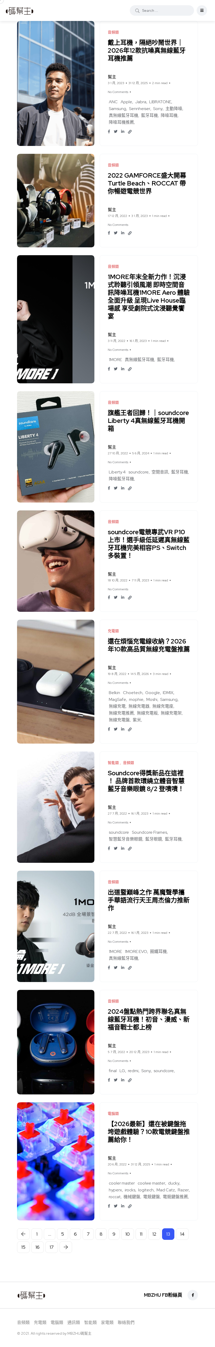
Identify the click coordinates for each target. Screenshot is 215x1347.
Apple (126, 102)
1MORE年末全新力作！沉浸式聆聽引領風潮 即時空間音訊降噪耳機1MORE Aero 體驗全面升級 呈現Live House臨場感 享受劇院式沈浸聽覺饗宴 (149, 296)
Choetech (132, 692)
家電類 (107, 1323)
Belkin (114, 692)
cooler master (122, 1183)
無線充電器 (138, 706)
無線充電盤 (119, 720)
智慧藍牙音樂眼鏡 (125, 839)
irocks (130, 1190)
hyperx (115, 1190)
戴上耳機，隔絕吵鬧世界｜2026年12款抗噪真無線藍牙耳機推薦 (147, 50)
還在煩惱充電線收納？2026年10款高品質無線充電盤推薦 (149, 645)
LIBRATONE (160, 102)
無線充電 (117, 706)
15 (23, 1247)
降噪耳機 (169, 115)
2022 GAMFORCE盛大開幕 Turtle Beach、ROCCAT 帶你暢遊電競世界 (147, 183)
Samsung (117, 108)
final (113, 1070)
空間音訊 (160, 472)
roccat (115, 1196)
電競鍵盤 (151, 1196)
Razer (183, 1190)
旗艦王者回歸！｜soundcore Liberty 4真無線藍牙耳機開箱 (148, 421)
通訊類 (73, 1323)
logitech (146, 1190)
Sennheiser (139, 108)
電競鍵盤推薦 (175, 1196)
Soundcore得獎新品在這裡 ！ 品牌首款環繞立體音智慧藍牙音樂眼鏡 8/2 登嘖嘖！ (146, 781)
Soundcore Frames (149, 832)
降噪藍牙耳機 (121, 479)
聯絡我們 (126, 1323)
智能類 (90, 1323)
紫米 (137, 720)
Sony (158, 108)
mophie (136, 699)
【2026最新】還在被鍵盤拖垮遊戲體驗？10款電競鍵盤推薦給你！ (149, 1132)
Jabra (140, 102)
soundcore (138, 472)
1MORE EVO (136, 951)
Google (152, 692)
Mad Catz (166, 1190)
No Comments (118, 92)
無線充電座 (162, 706)
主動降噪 (173, 108)
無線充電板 (147, 713)
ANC (113, 102)
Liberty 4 (117, 472)
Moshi (151, 699)
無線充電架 (171, 713)
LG (122, 1070)
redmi (133, 1070)
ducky (173, 1183)
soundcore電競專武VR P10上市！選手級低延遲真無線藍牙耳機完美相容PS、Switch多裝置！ (149, 544)
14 (182, 1234)
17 (52, 1247)
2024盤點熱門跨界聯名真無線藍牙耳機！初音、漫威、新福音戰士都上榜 (149, 1019)
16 (37, 1247)
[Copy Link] (130, 132)
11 (141, 1234)
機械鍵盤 (131, 1196)
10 (127, 1234)
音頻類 (23, 1323)
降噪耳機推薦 (121, 122)
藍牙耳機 (149, 115)
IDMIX (168, 692)
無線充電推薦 (121, 713)
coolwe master (151, 1183)
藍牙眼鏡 (153, 839)
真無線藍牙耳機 (123, 115)
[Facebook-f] (192, 1295)
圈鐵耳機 (158, 951)
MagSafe (117, 699)
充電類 (40, 1323)
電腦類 (57, 1323)
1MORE (115, 359)
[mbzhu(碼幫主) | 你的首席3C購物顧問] (19, 10)
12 (154, 1234)
